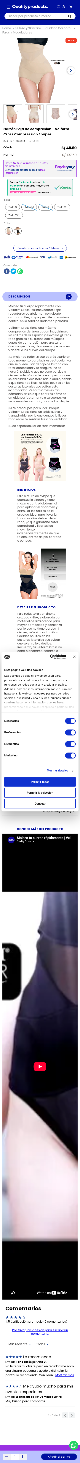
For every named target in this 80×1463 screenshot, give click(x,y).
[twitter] (13, 271)
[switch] (70, 732)
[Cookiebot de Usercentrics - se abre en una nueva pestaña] (50, 656)
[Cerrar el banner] (74, 656)
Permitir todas (40, 781)
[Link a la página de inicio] (6, 28)
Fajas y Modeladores (17, 32)
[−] (7, 1457)
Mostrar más (64, 1375)
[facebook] (7, 271)
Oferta (8, 147)
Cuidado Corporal (58, 28)
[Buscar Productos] (70, 16)
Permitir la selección (40, 792)
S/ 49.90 (69, 148)
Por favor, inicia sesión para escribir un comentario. (40, 1332)
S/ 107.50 (69, 155)
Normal (8, 155)
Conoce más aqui (44, 192)
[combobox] (40, 16)
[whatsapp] (20, 271)
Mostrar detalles (57, 770)
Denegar (40, 803)
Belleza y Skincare (28, 28)
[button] (8, 7)
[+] (23, 1457)
